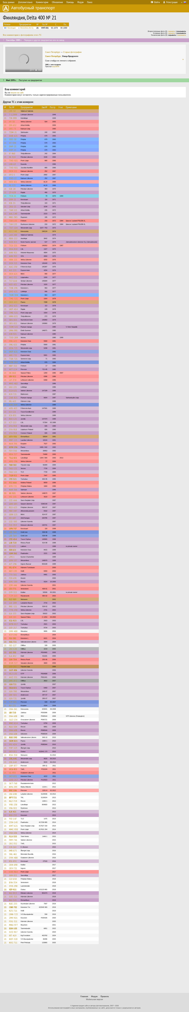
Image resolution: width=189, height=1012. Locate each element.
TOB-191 (13, 287)
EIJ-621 (12, 546)
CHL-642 (13, 758)
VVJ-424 (13, 744)
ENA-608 (13, 716)
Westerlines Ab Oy (27, 28)
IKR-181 (13, 617)
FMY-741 (13, 839)
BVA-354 (13, 882)
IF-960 (12, 153)
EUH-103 (13, 928)
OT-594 (12, 142)
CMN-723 (13, 914)
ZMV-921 (13, 917)
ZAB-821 (13, 397)
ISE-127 (13, 645)
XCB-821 (13, 241)
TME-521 (13, 298)
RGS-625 (13, 507)
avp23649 (55, 66)
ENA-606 (13, 832)
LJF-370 (12, 379)
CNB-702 (13, 907)
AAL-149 (13, 213)
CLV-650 (13, 878)
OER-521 (13, 171)
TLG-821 (13, 457)
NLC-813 (13, 893)
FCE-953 (13, 525)
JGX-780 (13, 691)
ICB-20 (12, 188)
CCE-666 (13, 500)
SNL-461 (13, 854)
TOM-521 (13, 326)
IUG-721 (13, 641)
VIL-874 (12, 567)
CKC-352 (13, 843)
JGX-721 (13, 684)
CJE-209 (13, 602)
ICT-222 (13, 422)
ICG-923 (13, 620)
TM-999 (13, 118)
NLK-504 (13, 726)
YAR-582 (13, 464)
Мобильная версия (94, 999)
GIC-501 (12, 652)
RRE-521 (13, 606)
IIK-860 (12, 372)
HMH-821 (13, 316)
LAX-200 (13, 234)
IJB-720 (12, 712)
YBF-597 (13, 510)
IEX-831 (13, 415)
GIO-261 (13, 666)
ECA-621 (13, 390)
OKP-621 (13, 351)
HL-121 (12, 185)
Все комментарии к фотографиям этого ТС (22, 35)
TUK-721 (13, 358)
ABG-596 (13, 461)
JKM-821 (13, 875)
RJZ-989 (12, 599)
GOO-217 (13, 779)
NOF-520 (13, 939)
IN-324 (12, 157)
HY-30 (12, 121)
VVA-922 (13, 808)
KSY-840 (13, 634)
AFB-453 (13, 408)
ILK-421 (12, 811)
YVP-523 (13, 747)
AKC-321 (13, 277)
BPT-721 (13, 797)
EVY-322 (13, 592)
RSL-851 (13, 861)
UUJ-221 (13, 387)
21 (5, 111)
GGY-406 (13, 670)
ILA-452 (12, 655)
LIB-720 (12, 542)
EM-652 (12, 125)
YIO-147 (13, 818)
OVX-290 (13, 885)
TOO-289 (13, 337)
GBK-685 (13, 503)
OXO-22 (13, 178)
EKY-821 (13, 776)
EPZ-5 (12, 174)
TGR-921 (13, 475)
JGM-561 (13, 553)
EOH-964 (13, 871)
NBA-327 (13, 454)
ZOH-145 (13, 822)
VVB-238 (13, 804)
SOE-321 (13, 896)
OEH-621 (13, 273)
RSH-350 (13, 755)
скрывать (171, 31)
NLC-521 (13, 900)
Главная (84, 996)
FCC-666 (13, 482)
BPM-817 (13, 624)
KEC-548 (13, 231)
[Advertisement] (94, 970)
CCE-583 (13, 521)
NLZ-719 (13, 801)
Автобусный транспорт (33, 8)
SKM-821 (13, 740)
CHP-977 (13, 765)
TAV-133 (13, 220)
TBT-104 (13, 227)
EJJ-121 (12, 411)
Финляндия (11, 28)
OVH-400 (13, 857)
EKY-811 (13, 751)
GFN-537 (13, 560)
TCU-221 (13, 245)
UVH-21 (12, 199)
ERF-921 (13, 694)
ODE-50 (12, 139)
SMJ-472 (13, 680)
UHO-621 (13, 291)
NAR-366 (13, 489)
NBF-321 (13, 365)
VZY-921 (13, 889)
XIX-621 (12, 549)
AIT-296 (13, 563)
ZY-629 (12, 192)
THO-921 (13, 160)
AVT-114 (13, 369)
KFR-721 (13, 486)
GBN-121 (13, 514)
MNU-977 (13, 924)
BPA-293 (13, 786)
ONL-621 (13, 341)
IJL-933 (12, 772)
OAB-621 (13, 135)
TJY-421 (13, 701)
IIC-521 (12, 493)
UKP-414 (13, 309)
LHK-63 (12, 164)
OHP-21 (13, 146)
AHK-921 (13, 252)
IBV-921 (12, 376)
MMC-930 (13, 829)
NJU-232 (13, 815)
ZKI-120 (13, 648)
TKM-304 (13, 295)
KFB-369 (13, 404)
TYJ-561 (13, 574)
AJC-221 (13, 270)
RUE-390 (13, 737)
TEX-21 (12, 195)
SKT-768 (13, 783)
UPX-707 (13, 528)
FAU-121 (13, 468)
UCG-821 (13, 769)
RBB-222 (13, 238)
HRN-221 (13, 259)
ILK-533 (12, 613)
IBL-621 (12, 401)
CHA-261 (13, 709)
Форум (94, 996)
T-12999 (13, 114)
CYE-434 (13, 539)
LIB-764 (13, 532)
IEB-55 (12, 203)
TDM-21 (13, 132)
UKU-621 (13, 305)
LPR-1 (12, 556)
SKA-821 (13, 687)
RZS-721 (13, 910)
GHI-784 (13, 659)
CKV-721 (13, 868)
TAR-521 (13, 210)
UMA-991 (13, 330)
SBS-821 (13, 319)
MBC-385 (13, 217)
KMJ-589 (13, 581)
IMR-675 (13, 850)
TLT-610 (13, 280)
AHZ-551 (13, 677)
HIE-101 (13, 496)
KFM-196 (13, 447)
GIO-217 (13, 627)
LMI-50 (12, 111)
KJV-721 (13, 394)
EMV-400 (13, 631)
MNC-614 (13, 723)
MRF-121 (13, 440)
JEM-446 (13, 585)
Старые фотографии (72, 52)
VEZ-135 (13, 673)
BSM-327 (13, 663)
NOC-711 (13, 942)
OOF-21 (12, 149)
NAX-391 (13, 443)
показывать (181, 35)
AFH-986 (13, 436)
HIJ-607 (12, 517)
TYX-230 (13, 609)
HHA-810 (13, 249)
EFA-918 (13, 425)
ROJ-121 (13, 418)
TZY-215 (13, 595)
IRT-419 (12, 935)
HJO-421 (13, 284)
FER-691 (13, 578)
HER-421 (13, 181)
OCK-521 (13, 263)
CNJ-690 (13, 793)
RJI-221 (12, 705)
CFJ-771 (12, 588)
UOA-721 (13, 348)
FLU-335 (13, 836)
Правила (105, 996)
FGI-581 (12, 638)
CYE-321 (13, 479)
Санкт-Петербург (52, 52)
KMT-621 (13, 825)
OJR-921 (13, 333)
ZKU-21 (12, 206)
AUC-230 (13, 266)
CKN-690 (13, 864)
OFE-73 (12, 128)
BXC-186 (13, 790)
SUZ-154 (13, 719)
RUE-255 (13, 903)
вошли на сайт (17, 93)
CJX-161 (13, 847)
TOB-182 (13, 362)
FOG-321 (13, 921)
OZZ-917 (13, 931)
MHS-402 (13, 383)
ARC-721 (13, 355)
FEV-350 (13, 450)
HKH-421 (13, 302)
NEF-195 (13, 571)
